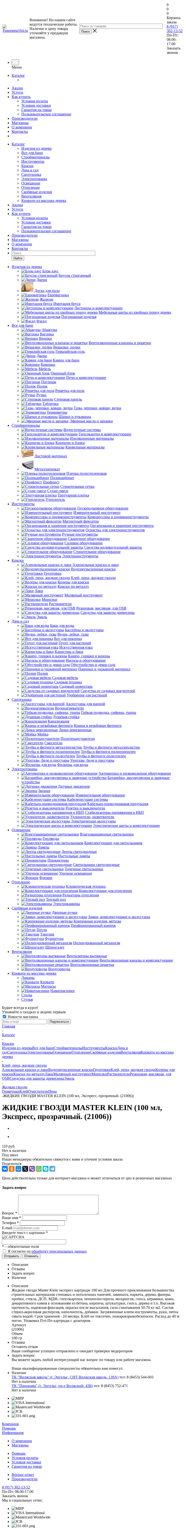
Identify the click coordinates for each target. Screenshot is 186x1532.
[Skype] (45, 1169)
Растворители (118, 1074)
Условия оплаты (34, 101)
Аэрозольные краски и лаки (25, 1070)
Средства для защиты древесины (37, 1078)
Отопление (30, 187)
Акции (17, 88)
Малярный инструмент (72, 1074)
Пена (52, 1091)
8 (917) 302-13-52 (175, 28)
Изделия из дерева (36, 148)
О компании (22, 127)
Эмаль (69, 1078)
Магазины (20, 123)
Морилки (99, 1074)
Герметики (11, 1091)
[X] (25, 1169)
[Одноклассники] (12, 1169)
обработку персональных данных (59, 1251)
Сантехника (31, 174)
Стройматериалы (35, 157)
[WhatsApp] (39, 1169)
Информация (12, 1433)
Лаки (49, 1074)
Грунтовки (102, 1070)
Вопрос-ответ (23, 1475)
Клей (24, 1091)
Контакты (20, 131)
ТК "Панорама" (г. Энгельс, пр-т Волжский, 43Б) (52, 1386)
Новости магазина (22, 1017)
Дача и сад (30, 170)
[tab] (98, 1264)
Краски (27, 166)
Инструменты (32, 161)
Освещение (30, 183)
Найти (18, 258)
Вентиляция (31, 196)
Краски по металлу (29, 1074)
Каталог (18, 75)
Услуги (17, 92)
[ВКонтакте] (5, 1169)
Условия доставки (36, 105)
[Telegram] (52, 1169)
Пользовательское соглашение (46, 114)
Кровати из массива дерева (43, 201)
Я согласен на (47, 1251)
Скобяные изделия (36, 192)
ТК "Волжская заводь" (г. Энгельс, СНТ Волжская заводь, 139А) (65, 1377)
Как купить (21, 97)
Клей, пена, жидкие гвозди (133, 1070)
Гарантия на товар (36, 110)
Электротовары (34, 179)
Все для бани (32, 153)
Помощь (9, 1428)
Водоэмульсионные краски (70, 1070)
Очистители (38, 1091)
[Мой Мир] (18, 1169)
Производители (25, 118)
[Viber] (32, 1169)
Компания (10, 1424)
